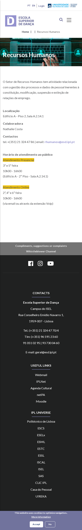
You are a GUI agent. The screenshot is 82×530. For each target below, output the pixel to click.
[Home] (25, 16)
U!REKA (41, 496)
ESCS (41, 428)
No (50, 524)
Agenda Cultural (41, 388)
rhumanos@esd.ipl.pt (60, 142)
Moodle (41, 401)
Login (41, 6)
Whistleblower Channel (41, 251)
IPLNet (41, 381)
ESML (41, 442)
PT (29, 5)
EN (33, 5)
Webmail (41, 375)
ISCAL (41, 462)
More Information (41, 516)
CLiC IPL (41, 482)
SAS (41, 476)
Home (25, 31)
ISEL (41, 469)
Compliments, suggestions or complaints (41, 245)
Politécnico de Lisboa (41, 421)
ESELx (41, 435)
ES (39, 455)
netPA (41, 394)
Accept (36, 524)
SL (42, 455)
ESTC (41, 448)
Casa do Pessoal (41, 489)
